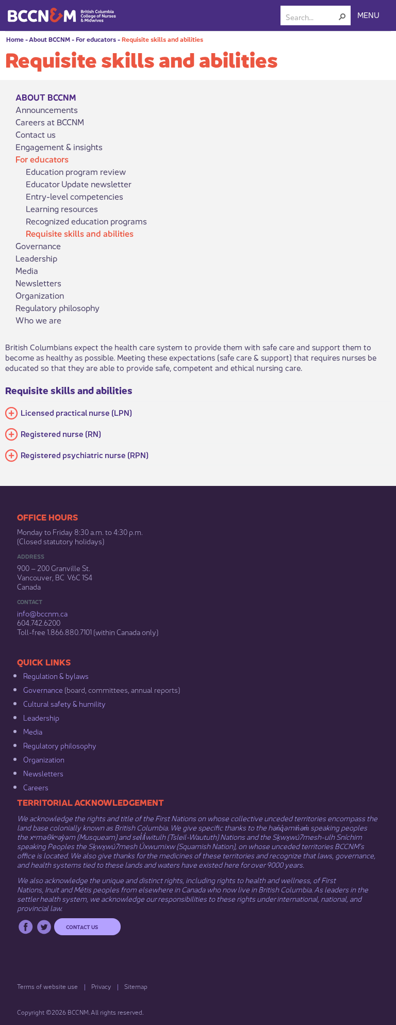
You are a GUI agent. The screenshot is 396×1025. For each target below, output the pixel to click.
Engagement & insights (59, 146)
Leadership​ (41, 717)
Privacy (101, 986)
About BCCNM (49, 39)
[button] (342, 16)
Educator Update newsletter (78, 183)
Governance (38, 245)
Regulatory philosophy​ (59, 745)
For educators (96, 39)
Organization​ (43, 758)
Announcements (46, 109)
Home (15, 39)
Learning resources (62, 208)
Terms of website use (47, 986)
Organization (39, 295)
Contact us (35, 134)
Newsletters (38, 282)
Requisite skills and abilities (162, 39)
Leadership (36, 258)
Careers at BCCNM (49, 122)
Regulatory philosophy (57, 307)
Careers (35, 786)
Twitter (44, 926)
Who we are (38, 320)
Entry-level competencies (74, 196)
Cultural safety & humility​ (64, 703)
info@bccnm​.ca (42, 613)
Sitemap (135, 986)
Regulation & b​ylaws (56, 675)
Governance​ (43, 689)
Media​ (32, 731)
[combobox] (311, 16)
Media (26, 270)
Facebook (25, 926)
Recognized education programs (86, 221)
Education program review (76, 171)
